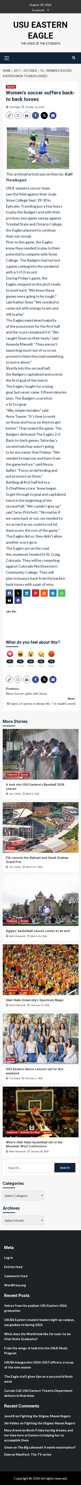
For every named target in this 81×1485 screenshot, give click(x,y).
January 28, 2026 (40, 1151)
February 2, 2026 (34, 1078)
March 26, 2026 (39, 936)
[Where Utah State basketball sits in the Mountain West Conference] (41, 1112)
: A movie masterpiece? (47, 1447)
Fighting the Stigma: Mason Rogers (45, 1416)
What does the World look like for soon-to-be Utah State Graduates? (37, 1336)
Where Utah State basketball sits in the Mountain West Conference (34, 1144)
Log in (8, 1257)
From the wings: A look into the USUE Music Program (36, 1350)
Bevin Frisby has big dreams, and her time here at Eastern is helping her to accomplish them (38, 1435)
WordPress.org (15, 1285)
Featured (12, 774)
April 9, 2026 (32, 794)
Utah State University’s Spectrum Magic (35, 1000)
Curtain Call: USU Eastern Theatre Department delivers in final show (38, 1393)
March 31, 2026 (34, 867)
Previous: (26, 691)
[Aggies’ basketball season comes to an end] (41, 900)
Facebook (38, 10)
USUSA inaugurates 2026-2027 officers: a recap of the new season (39, 1364)
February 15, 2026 (40, 1005)
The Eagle (14, 107)
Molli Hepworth (17, 936)
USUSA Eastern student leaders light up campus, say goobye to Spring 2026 (39, 1322)
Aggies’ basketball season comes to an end (38, 931)
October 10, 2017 (35, 107)
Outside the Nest (30, 1132)
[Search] (73, 57)
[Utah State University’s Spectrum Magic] (41, 969)
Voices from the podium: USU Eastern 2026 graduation (35, 1308)
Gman (8, 1447)
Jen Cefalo (15, 794)
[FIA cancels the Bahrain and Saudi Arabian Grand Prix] (41, 827)
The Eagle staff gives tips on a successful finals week (38, 1379)
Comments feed (15, 1276)
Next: (41, 701)
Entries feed (13, 1267)
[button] (7, 57)
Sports (11, 86)
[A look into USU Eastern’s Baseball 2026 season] (41, 754)
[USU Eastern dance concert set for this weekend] (41, 1038)
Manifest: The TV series (33, 1454)
